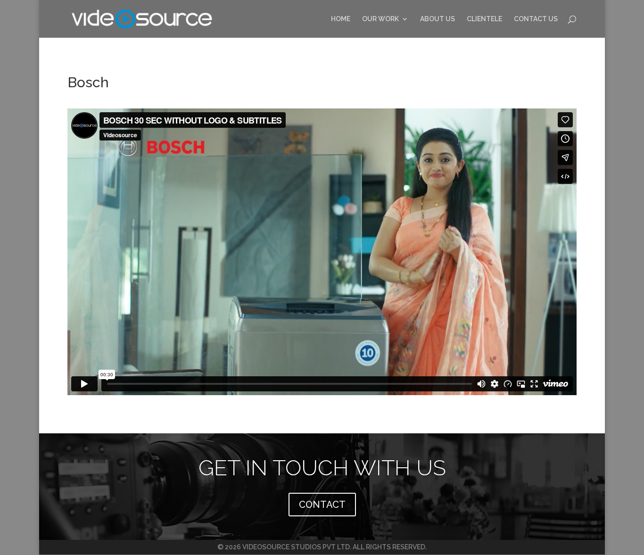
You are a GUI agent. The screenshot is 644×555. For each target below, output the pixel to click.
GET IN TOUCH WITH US (322, 467)
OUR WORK (380, 19)
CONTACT (322, 504)
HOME (340, 19)
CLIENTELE (484, 19)
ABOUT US (437, 19)
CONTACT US (536, 19)
